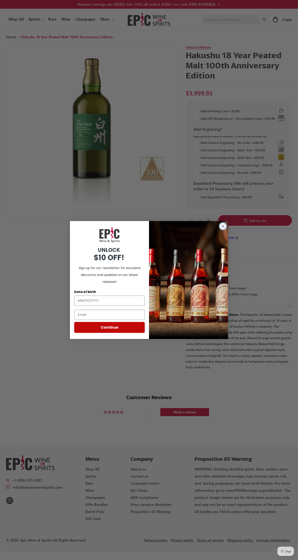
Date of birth (85, 292)
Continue (109, 327)
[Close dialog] (222, 226)
